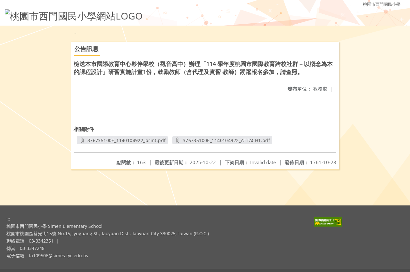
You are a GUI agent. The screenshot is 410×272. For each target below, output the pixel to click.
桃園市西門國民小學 (381, 4)
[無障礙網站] (328, 225)
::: (350, 4)
